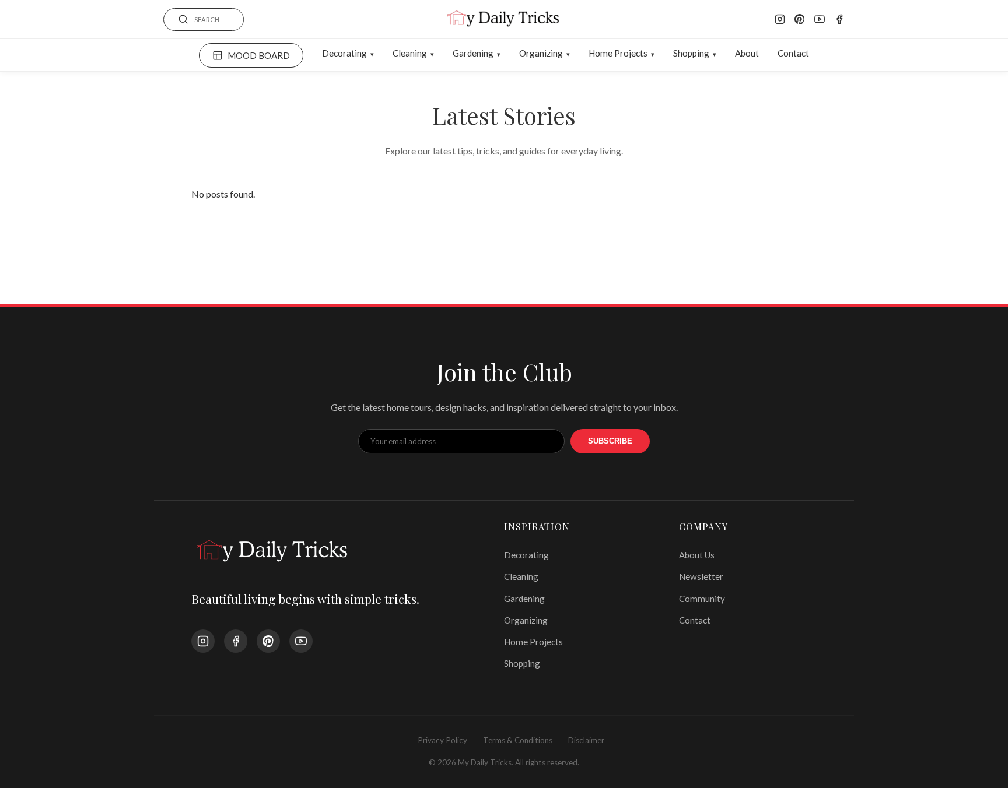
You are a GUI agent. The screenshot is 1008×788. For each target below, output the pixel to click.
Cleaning (410, 53)
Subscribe (610, 441)
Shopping (691, 53)
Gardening (473, 53)
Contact (793, 53)
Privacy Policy (442, 740)
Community (702, 598)
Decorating (344, 53)
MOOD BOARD (259, 55)
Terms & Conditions (517, 740)
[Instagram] (780, 19)
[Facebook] (839, 19)
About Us (697, 555)
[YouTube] (819, 19)
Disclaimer (586, 740)
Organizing (541, 53)
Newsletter (701, 576)
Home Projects (618, 53)
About (747, 53)
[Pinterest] (799, 19)
